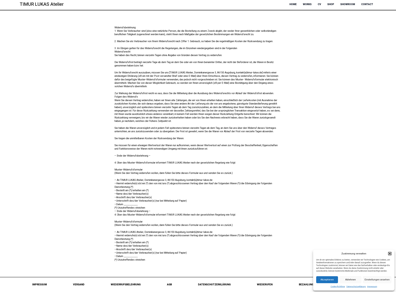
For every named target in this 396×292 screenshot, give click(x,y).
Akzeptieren (327, 279)
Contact (367, 4)
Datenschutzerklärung (356, 286)
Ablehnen (350, 279)
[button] (389, 253)
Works (307, 4)
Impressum (372, 286)
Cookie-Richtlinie (338, 286)
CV (319, 4)
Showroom (347, 4)
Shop (330, 4)
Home (293, 4)
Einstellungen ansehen (377, 279)
